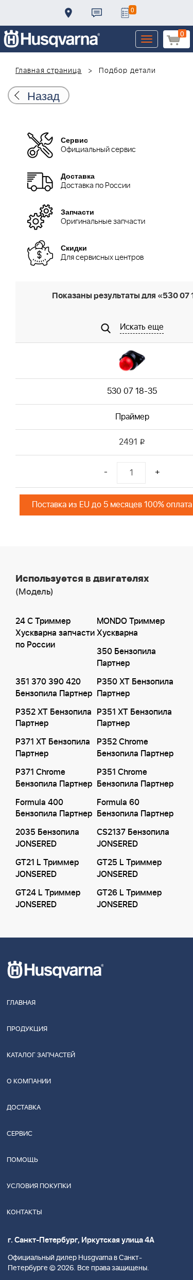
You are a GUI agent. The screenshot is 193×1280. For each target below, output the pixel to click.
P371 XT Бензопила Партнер (52, 748)
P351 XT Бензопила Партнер (134, 718)
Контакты (97, 13)
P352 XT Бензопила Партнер (53, 718)
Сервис (19, 1134)
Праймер (132, 417)
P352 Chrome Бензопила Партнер (135, 748)
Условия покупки (39, 1186)
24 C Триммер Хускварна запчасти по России (55, 633)
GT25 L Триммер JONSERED (129, 868)
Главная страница (48, 71)
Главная (21, 1003)
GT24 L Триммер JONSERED (47, 899)
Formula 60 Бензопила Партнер (135, 808)
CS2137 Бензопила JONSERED (133, 838)
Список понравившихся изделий (125, 13)
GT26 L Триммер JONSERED (129, 899)
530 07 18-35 (132, 391)
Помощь (22, 1160)
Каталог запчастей (41, 1055)
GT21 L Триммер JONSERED (47, 868)
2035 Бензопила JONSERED (47, 838)
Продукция (27, 1029)
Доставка (68, 13)
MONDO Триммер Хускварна (131, 627)
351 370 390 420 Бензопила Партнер (53, 688)
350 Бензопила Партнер (126, 657)
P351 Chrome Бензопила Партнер (135, 778)
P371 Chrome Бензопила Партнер (53, 778)
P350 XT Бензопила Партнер (135, 688)
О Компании (29, 1081)
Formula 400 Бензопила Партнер (53, 808)
